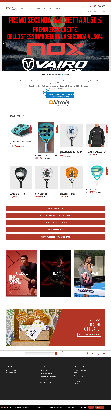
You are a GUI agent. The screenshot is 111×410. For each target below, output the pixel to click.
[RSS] (104, 354)
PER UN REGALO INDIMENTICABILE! (89, 334)
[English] (2, 407)
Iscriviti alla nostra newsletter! (15, 353)
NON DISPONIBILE (71, 136)
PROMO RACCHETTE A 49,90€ (55, 230)
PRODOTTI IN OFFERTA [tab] (17, 115)
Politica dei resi (78, 377)
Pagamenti (77, 379)
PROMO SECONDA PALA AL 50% (55, 223)
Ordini (75, 373)
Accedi (103, 1)
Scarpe (38, 9)
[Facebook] (87, 354)
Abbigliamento (48, 9)
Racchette (22, 9)
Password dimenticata (80, 370)
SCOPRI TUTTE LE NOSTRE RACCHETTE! (55, 237)
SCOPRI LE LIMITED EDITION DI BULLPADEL (55, 216)
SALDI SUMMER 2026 (55, 209)
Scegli (97, 136)
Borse (30, 9)
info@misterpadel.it (11, 373)
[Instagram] (98, 354)
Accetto (91, 407)
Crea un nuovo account (92, 1)
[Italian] (5, 407)
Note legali (77, 381)
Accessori (59, 9)
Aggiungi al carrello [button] (21, 130)
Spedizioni (77, 375)
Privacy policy (99, 407)
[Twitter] (93, 354)
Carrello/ (97, 6)
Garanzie (76, 383)
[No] (109, 407)
